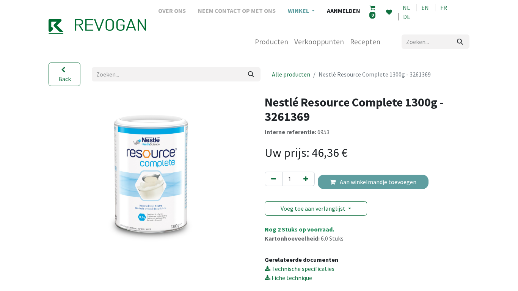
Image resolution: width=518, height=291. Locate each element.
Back (64, 79)
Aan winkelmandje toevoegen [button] (377, 182)
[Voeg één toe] (306, 179)
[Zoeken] (460, 41)
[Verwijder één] (274, 179)
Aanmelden (343, 10)
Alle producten (291, 74)
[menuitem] (172, 10)
